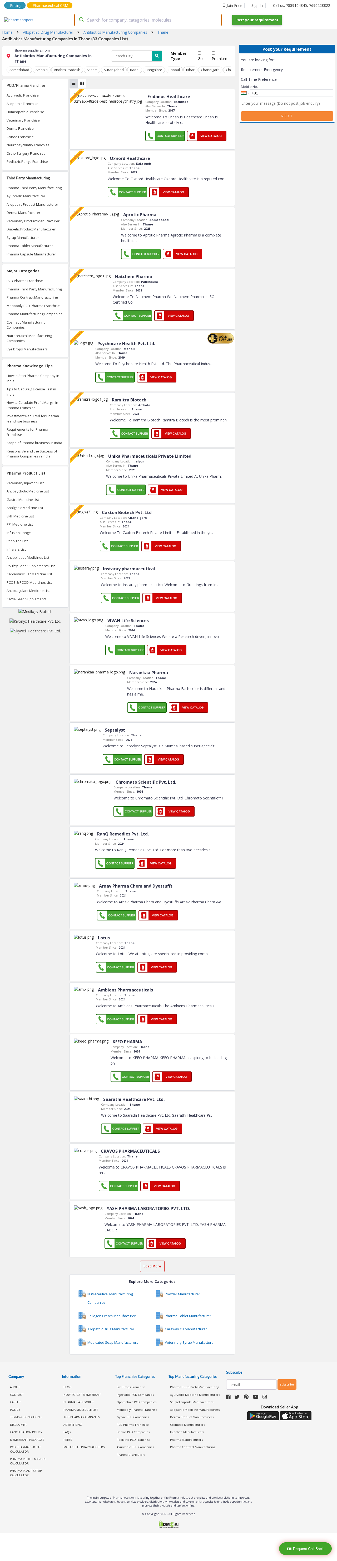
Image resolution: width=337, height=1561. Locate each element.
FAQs (67, 1432)
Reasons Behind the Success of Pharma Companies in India (32, 454)
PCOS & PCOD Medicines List (29, 582)
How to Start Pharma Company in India (33, 378)
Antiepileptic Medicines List (28, 557)
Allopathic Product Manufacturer (32, 204)
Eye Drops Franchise (131, 1387)
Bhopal (174, 69)
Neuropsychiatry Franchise (28, 145)
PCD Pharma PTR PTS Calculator (25, 1449)
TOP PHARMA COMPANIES (81, 1417)
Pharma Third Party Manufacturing (34, 187)
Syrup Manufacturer (23, 237)
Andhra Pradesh (67, 69)
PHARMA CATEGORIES (78, 1402)
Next (287, 115)
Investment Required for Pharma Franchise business (33, 419)
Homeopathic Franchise (25, 111)
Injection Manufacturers (187, 1432)
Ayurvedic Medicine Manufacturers (195, 1395)
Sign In (257, 5)
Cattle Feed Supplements (27, 599)
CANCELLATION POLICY (26, 1432)
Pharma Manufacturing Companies (34, 313)
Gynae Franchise (20, 136)
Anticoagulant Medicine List (28, 590)
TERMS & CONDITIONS (25, 1417)
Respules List (17, 540)
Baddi (134, 69)
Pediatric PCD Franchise (133, 1440)
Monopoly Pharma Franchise (137, 1410)
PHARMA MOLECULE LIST (80, 1410)
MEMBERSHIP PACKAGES (27, 1440)
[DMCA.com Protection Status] (168, 1524)
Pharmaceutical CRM (50, 5)
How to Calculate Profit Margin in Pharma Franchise (32, 405)
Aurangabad (114, 69)
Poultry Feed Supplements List (31, 565)
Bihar (190, 69)
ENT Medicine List (20, 516)
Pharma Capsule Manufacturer (31, 254)
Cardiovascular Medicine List (29, 574)
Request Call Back (308, 1549)
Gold (202, 58)
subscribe (287, 1384)
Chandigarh (210, 69)
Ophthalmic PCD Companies (136, 1402)
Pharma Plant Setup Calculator (26, 1473)
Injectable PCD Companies (135, 1395)
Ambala (42, 69)
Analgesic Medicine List (25, 507)
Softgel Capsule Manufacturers (191, 1402)
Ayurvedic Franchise (23, 95)
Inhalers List (16, 549)
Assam (92, 69)
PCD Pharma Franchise (25, 280)
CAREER (15, 1402)
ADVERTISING (72, 1425)
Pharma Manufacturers (186, 1440)
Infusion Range (19, 532)
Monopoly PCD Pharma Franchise (33, 305)
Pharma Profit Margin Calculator (28, 1461)
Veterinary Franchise (23, 120)
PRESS (67, 1440)
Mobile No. (249, 86)
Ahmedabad (19, 69)
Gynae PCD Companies (133, 1417)
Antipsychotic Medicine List (28, 491)
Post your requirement (257, 19)
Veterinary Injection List (25, 483)
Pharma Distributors (131, 1455)
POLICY (15, 1410)
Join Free (234, 5)
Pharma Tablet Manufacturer (30, 245)
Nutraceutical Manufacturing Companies (29, 338)
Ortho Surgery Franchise (26, 153)
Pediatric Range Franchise (27, 161)
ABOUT (15, 1387)
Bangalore (154, 69)
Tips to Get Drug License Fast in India (31, 392)
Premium (219, 58)
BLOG (67, 1387)
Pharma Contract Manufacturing (32, 297)
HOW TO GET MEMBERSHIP (82, 1395)
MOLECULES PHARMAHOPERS (84, 1447)
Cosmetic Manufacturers (187, 1425)
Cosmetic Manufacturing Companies (26, 325)
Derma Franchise (20, 128)
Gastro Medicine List (23, 499)
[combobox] (148, 20)
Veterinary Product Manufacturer (33, 221)
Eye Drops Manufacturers (27, 349)
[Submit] (81, 20)
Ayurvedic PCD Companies (135, 1447)
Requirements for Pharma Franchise (27, 432)
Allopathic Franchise (22, 103)
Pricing (15, 5)
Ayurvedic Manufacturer (26, 196)
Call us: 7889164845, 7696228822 (301, 5)
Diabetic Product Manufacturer (31, 229)
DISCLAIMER (18, 1425)
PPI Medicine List (20, 524)
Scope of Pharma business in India (34, 442)
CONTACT (17, 1395)
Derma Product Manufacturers (192, 1417)
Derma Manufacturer (23, 212)
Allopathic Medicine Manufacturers (195, 1410)
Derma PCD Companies (133, 1432)
